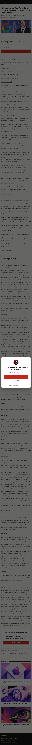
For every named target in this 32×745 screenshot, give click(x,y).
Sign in (21, 385)
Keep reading (16, 380)
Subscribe (16, 377)
